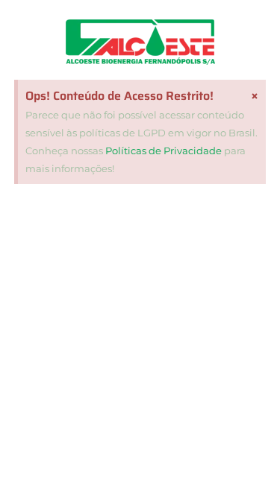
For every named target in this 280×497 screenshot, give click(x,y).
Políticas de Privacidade (163, 150)
